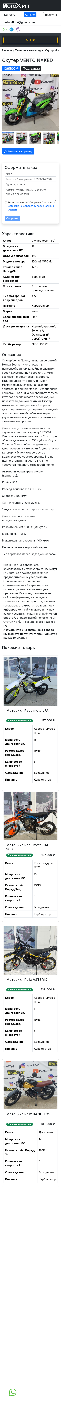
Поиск (31, 14)
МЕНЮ (30, 40)
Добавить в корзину (18, 151)
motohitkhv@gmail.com (19, 22)
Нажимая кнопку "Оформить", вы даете (31, 206)
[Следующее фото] (54, 102)
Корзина (52, 14)
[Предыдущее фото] (7, 102)
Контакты (9, 14)
